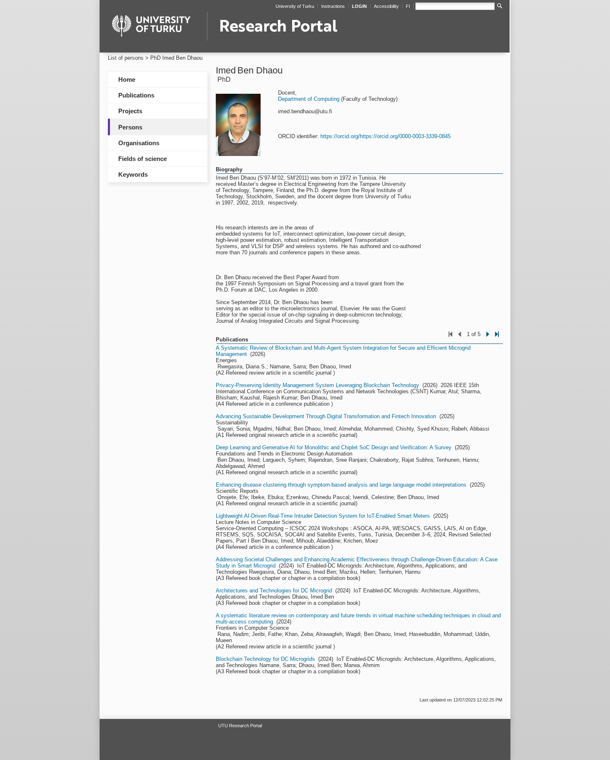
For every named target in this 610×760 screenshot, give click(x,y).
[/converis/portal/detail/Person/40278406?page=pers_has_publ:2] (487, 339)
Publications (136, 95)
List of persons (126, 58)
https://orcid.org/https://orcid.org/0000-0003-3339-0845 (385, 136)
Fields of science (142, 158)
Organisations (138, 142)
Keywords (133, 174)
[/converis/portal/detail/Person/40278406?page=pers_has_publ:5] (497, 339)
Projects (130, 110)
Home (126, 79)
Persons (130, 127)
